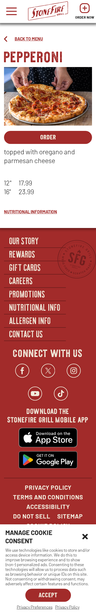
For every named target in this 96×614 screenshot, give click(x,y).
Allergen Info (30, 320)
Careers (21, 280)
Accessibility (48, 506)
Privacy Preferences (35, 606)
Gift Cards (25, 267)
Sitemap (70, 516)
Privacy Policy (67, 606)
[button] (85, 537)
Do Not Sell (31, 516)
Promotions (27, 294)
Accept (48, 595)
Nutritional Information (30, 211)
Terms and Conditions (48, 496)
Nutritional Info (35, 307)
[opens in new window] (48, 438)
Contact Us (26, 333)
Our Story (24, 240)
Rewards (22, 254)
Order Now (84, 13)
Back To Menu (29, 38)
